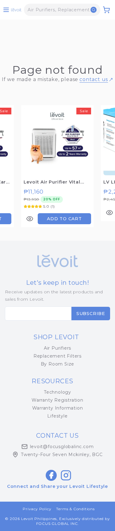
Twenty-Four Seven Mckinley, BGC (62, 454)
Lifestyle (57, 416)
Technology (57, 392)
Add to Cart (64, 218)
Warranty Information (57, 408)
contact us (93, 79)
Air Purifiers (57, 348)
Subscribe (90, 313)
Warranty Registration (57, 400)
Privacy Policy (37, 509)
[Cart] (106, 9)
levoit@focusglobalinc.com (62, 446)
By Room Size (58, 364)
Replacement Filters (57, 356)
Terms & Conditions (75, 509)
